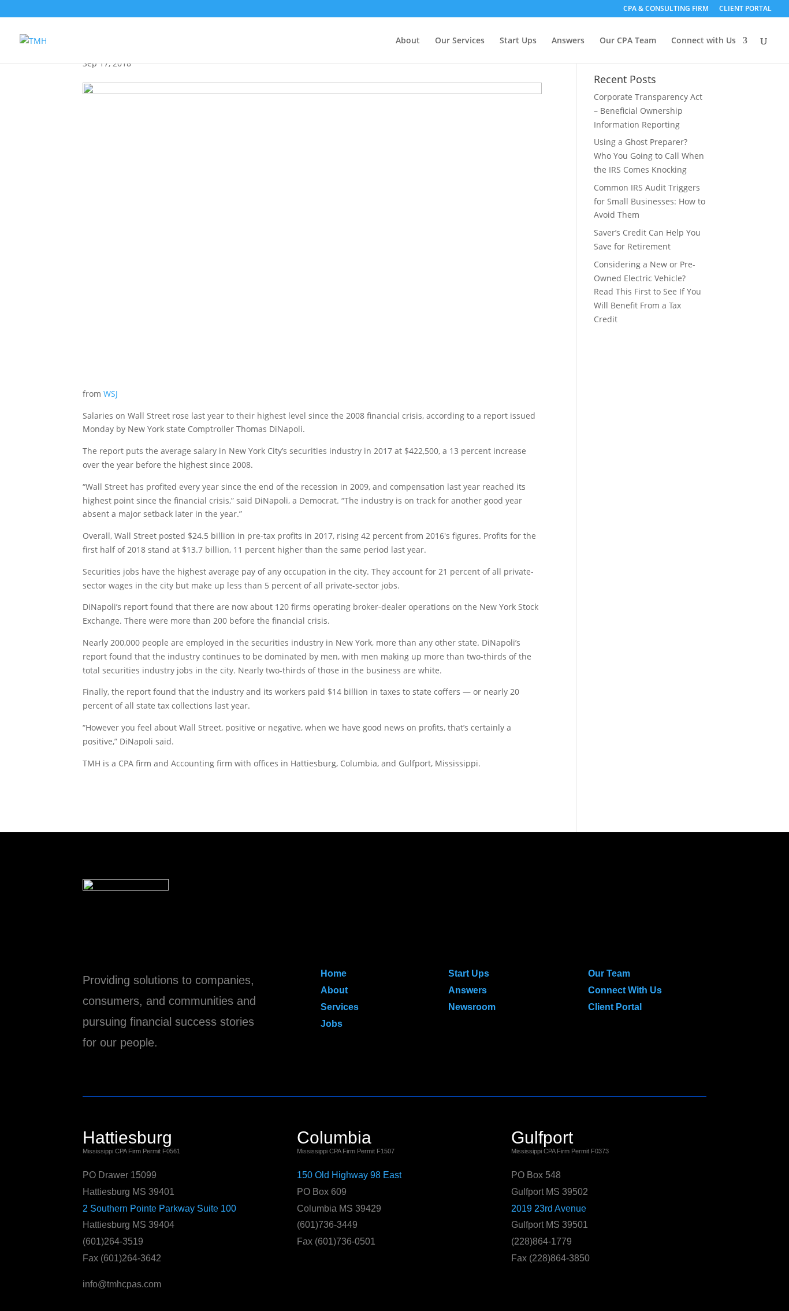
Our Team (609, 973)
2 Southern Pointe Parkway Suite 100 (159, 1208)
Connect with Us (703, 41)
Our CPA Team (628, 41)
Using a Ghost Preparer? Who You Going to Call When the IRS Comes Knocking (649, 155)
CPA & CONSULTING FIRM (666, 9)
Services (340, 1007)
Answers (568, 41)
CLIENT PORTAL (745, 9)
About (408, 41)
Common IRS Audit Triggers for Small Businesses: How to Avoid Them (649, 201)
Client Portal (615, 1007)
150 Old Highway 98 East (349, 1175)
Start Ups (518, 41)
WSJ (110, 393)
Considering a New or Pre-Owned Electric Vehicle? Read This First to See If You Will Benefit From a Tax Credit (647, 292)
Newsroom (472, 1007)
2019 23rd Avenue (548, 1208)
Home (334, 973)
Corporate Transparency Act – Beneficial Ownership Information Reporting (648, 110)
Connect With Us (625, 990)
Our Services (460, 41)
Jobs (332, 1024)
